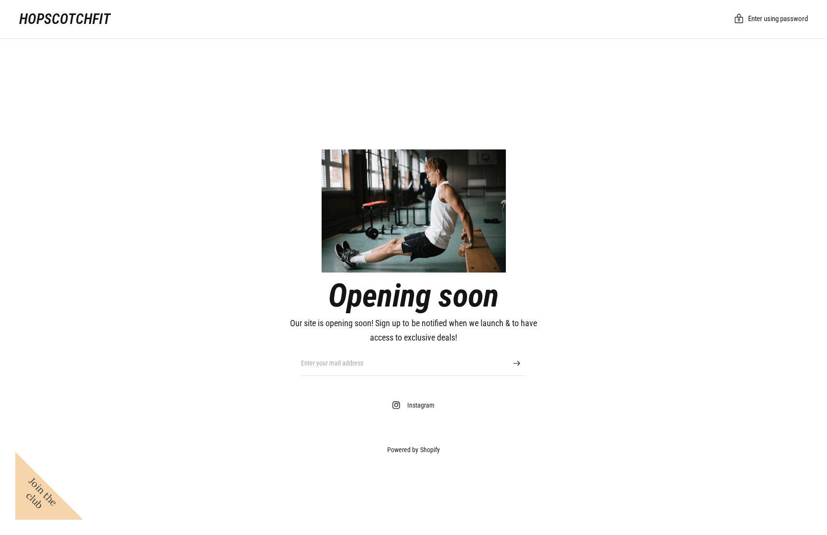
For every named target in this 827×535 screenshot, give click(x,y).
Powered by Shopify (413, 450)
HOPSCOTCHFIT (65, 19)
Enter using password (778, 18)
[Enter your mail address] (516, 363)
